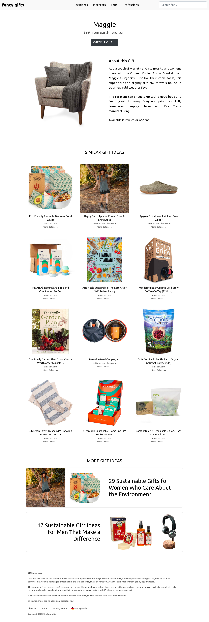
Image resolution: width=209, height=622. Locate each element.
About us (32, 608)
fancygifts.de (80, 608)
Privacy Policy (60, 608)
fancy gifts (13, 4)
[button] (80, 5)
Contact (45, 608)
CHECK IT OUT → (104, 42)
